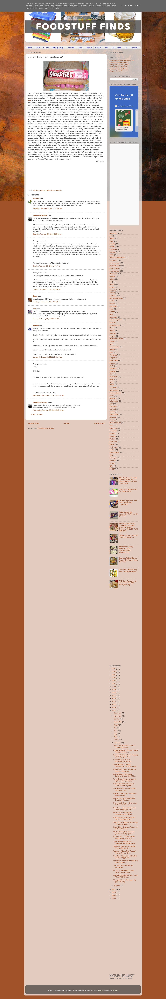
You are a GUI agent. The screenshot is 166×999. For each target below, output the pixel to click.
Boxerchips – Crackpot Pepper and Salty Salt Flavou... (125, 828)
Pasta (112, 396)
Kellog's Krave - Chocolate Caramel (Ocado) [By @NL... (124, 775)
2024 (114, 675)
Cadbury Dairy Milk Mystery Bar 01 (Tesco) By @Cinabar (128, 514)
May (115, 734)
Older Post (99, 423)
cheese (112, 349)
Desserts (134, 48)
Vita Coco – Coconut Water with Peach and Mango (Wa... (124, 809)
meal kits (113, 371)
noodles (112, 336)
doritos (112, 450)
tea (111, 282)
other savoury (114, 263)
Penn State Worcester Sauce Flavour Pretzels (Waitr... (123, 784)
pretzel (112, 444)
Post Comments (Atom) (45, 428)
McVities (113, 322)
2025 (114, 672)
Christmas (113, 249)
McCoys (112, 439)
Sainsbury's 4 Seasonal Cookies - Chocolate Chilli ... (125, 789)
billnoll (100, 990)
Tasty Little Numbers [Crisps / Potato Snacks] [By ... (123, 746)
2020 (114, 686)
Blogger (115, 990)
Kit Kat (112, 301)
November (118, 716)
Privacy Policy (58, 48)
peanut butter (114, 347)
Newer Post (33, 423)
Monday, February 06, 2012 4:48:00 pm (47, 319)
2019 (114, 689)
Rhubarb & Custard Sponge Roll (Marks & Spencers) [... (124, 770)
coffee (112, 279)
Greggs (112, 469)
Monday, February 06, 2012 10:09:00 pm (47, 357)
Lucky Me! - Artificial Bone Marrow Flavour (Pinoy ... (125, 861)
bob (34, 309)
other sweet (114, 360)
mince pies (113, 458)
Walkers (112, 276)
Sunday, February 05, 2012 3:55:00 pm (47, 302)
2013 (114, 707)
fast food (113, 409)
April (115, 737)
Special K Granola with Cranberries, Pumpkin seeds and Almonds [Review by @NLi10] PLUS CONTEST (128, 527)
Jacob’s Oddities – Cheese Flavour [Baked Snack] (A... (125, 751)
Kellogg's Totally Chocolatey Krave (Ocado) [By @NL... (125, 876)
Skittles (112, 412)
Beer (106, 48)
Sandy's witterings (40, 215)
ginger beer (114, 428)
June (116, 731)
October (117, 719)
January (117, 885)
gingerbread (114, 414)
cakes (112, 255)
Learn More (127, 6)
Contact (46, 48)
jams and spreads (116, 320)
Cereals (89, 48)
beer (111, 236)
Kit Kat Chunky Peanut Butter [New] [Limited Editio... (123, 871)
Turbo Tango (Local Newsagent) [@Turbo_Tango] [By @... (124, 780)
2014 (114, 704)
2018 (114, 692)
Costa (112, 366)
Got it (137, 6)
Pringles (112, 433)
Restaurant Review (116, 339)
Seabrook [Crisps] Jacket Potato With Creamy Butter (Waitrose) (128, 560)
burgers (112, 363)
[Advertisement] (62, 174)
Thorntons (113, 431)
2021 (114, 684)
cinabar (36, 190)
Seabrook (113, 417)
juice (111, 404)
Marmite (112, 460)
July (115, 728)
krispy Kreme (114, 390)
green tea (113, 368)
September (118, 722)
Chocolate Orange (116, 298)
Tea (126, 48)
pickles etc (113, 442)
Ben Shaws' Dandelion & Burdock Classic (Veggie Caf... (125, 857)
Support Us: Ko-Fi (116, 71)
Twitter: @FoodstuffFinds (118, 67)
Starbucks (113, 387)
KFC (111, 455)
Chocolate (70, 48)
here (29, 100)
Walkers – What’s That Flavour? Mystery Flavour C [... (124, 847)
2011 (114, 889)
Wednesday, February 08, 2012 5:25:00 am (48, 395)
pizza (111, 309)
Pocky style (114, 376)
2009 (114, 895)
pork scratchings (115, 393)
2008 (114, 898)
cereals (112, 293)
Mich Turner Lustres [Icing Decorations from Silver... (123, 813)
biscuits (112, 244)
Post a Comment (37, 414)
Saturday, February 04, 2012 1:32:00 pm (47, 209)
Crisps (80, 48)
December (118, 713)
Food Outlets (116, 48)
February (117, 743)
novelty (112, 312)
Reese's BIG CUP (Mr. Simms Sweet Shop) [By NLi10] (124, 837)
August (116, 725)
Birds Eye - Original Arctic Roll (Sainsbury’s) (128, 490)
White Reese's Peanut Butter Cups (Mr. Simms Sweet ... (125, 823)
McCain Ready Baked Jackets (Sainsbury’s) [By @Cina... (124, 833)
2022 (114, 680)
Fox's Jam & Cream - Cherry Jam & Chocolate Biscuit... (125, 804)
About (38, 48)
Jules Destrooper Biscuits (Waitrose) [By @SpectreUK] (124, 842)
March (116, 740)
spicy (111, 314)
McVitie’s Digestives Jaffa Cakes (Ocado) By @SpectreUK (128, 502)
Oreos (112, 328)
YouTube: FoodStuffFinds (119, 69)
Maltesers (113, 406)
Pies (111, 374)
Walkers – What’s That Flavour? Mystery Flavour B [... (124, 852)
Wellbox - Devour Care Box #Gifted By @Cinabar (128, 536)
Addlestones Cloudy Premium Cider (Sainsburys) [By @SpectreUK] (126, 549)
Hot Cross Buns (115, 423)
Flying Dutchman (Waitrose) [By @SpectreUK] (124, 881)
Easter (112, 287)
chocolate (113, 233)
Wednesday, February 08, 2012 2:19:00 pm (48, 410)
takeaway (113, 398)
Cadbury (113, 252)
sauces (112, 303)
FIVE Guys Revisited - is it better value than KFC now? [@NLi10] (128, 583)
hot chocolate (114, 271)
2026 (114, 669)
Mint (111, 352)
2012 (114, 710)
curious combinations (47, 190)
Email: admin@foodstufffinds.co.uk (122, 60)
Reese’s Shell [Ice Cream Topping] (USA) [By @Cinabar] (125, 756)
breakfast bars (115, 325)
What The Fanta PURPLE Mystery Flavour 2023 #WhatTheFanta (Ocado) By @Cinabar (128, 480)
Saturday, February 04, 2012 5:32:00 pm (47, 234)
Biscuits (98, 48)
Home (30, 48)
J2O (111, 466)
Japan (112, 379)
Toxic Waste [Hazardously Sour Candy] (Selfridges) (128, 570)
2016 (114, 698)
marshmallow (114, 452)
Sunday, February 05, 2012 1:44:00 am (47, 266)
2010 (114, 892)
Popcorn (113, 295)
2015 (114, 701)
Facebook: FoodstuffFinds (119, 62)
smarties (59, 190)
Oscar (35, 296)
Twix (111, 425)
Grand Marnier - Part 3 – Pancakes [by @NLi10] (122, 760)
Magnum (113, 436)
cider (111, 344)
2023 (114, 678)
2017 (114, 695)
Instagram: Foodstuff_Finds (119, 64)
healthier (113, 333)
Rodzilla (36, 198)
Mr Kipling (113, 355)
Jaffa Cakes (114, 401)
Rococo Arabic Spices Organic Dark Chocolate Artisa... (124, 818)
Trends (112, 341)
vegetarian (113, 317)
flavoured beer (115, 266)
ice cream (113, 260)
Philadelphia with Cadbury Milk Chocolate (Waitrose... (124, 799)
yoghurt (112, 330)
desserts (113, 290)
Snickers (113, 420)
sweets (112, 247)
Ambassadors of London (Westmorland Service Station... (125, 765)
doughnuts (113, 358)
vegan (112, 284)
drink (111, 241)
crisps (112, 238)
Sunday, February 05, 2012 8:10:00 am (47, 289)
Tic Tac (112, 463)
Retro (111, 382)
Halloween (113, 274)
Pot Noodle (113, 447)
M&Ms (112, 385)
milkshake (113, 306)
